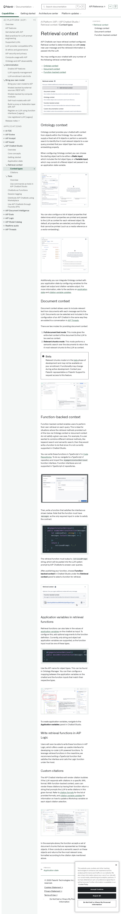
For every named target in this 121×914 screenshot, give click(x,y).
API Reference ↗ (97, 7)
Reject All (97, 896)
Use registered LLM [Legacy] (20, 117)
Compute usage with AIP (16, 57)
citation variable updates (60, 292)
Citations (14, 172)
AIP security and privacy (16, 54)
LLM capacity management (20, 73)
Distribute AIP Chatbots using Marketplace (21, 199)
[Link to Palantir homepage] (8, 7)
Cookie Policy (83, 884)
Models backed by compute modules (20, 95)
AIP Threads (73, 320)
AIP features (10, 28)
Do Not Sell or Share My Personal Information (97, 903)
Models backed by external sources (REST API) (19, 89)
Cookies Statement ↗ (53, 887)
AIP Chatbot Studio (68, 22)
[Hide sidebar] (34, 19)
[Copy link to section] (39, 34)
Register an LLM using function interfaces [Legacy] (21, 112)
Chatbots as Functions (18, 190)
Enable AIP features (16, 69)
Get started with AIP (14, 32)
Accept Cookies (97, 889)
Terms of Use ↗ (50, 895)
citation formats (67, 793)
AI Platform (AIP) (49, 22)
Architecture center (48, 14)
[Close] (116, 865)
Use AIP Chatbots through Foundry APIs (19, 205)
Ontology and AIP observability (18, 61)
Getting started (28, 14)
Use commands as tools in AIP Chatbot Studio (21, 185)
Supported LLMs (12, 42)
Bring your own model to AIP (20, 84)
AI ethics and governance (16, 50)
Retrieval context (101, 25)
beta (76, 360)
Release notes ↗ (12, 121)
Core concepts (14, 154)
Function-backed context (55, 72)
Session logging (15, 194)
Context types (16, 169)
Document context (52, 69)
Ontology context (51, 66)
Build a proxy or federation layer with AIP (21, 105)
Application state (15, 161)
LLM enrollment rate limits (19, 76)
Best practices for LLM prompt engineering (18, 37)
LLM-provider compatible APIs (18, 46)
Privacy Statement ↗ (53, 891)
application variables (50, 632)
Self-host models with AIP (19, 101)
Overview (9, 24)
